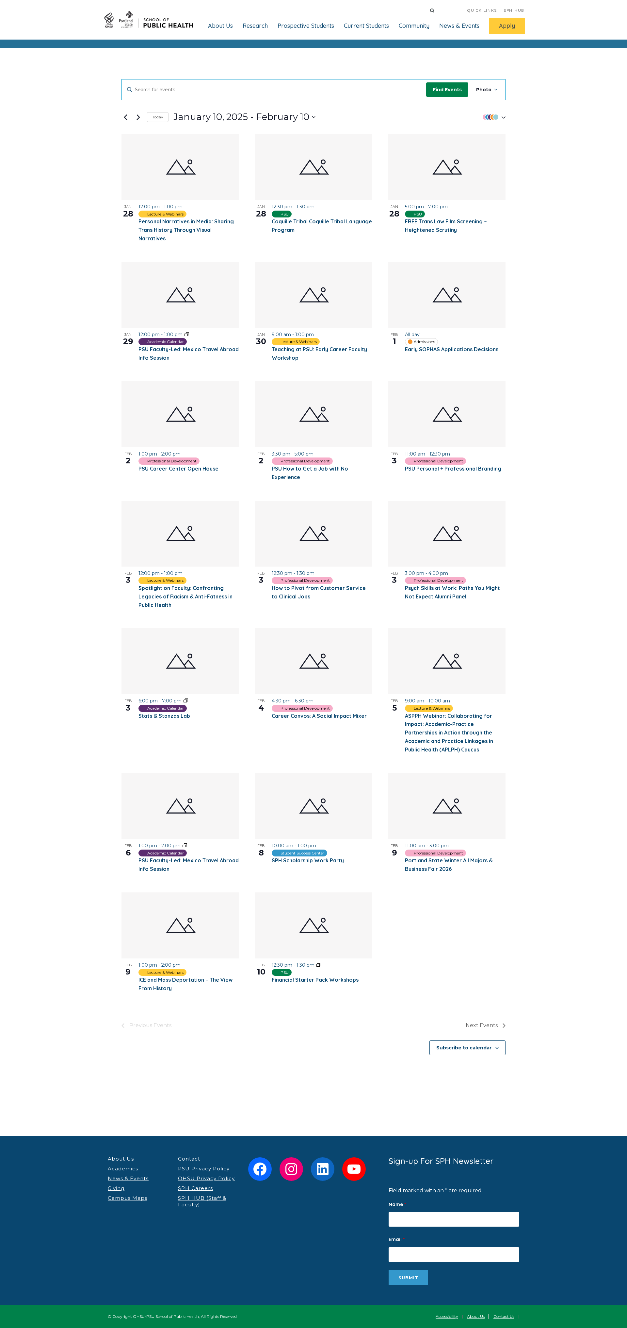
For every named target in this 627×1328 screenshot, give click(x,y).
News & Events (459, 25)
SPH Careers (195, 1188)
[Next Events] (138, 117)
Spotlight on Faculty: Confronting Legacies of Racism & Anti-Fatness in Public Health (185, 596)
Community (414, 25)
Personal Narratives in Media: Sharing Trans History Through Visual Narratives (186, 230)
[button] (492, 117)
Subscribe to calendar (463, 1048)
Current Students (366, 25)
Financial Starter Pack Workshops (315, 979)
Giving (116, 1188)
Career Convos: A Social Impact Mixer (319, 716)
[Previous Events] (125, 117)
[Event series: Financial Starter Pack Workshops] (318, 965)
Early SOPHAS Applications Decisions (451, 349)
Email (397, 1239)
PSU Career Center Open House (178, 468)
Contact (189, 1159)
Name (397, 1204)
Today (157, 116)
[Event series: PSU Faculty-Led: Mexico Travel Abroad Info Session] (187, 334)
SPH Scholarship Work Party (308, 860)
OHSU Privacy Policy (206, 1178)
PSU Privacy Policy (204, 1168)
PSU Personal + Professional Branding (453, 468)
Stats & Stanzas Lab (164, 716)
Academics (123, 1168)
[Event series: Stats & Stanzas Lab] (186, 701)
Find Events (447, 90)
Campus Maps (127, 1198)
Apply (507, 25)
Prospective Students (306, 25)
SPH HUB (514, 10)
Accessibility (447, 1316)
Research (255, 25)
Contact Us (503, 1316)
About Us (220, 25)
